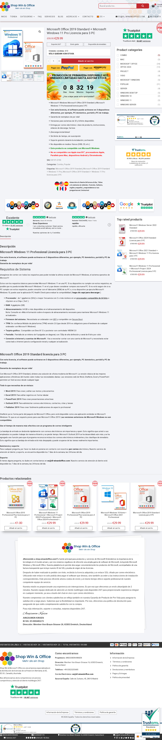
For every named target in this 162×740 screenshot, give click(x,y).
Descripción (5, 236)
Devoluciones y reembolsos (124, 670)
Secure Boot (77, 319)
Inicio (4, 17)
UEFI (55, 319)
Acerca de (71, 17)
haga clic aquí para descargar (86, 292)
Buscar (142, 5)
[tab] (5, 236)
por (71, 449)
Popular (67, 164)
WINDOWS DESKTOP (129, 93)
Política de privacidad (121, 677)
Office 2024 (125, 67)
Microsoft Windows (130, 80)
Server (123, 89)
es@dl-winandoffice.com (131, 17)
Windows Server (128, 105)
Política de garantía (120, 666)
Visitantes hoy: (50, 645)
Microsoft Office (128, 64)
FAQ (40, 17)
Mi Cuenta (155, 17)
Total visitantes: (71, 645)
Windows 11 (125, 100)
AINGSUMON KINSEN (10, 735)
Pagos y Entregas (120, 673)
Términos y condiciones (122, 662)
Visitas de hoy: (30, 645)
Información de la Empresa (123, 658)
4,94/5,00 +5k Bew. (42, 738)
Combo (60, 164)
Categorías (26, 17)
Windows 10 (125, 96)
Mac (122, 60)
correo (76, 449)
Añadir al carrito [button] (15, 528)
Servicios (50, 17)
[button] (39, 31)
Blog (60, 17)
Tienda (13, 17)
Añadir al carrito (86, 61)
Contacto (88, 17)
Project (124, 71)
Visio (122, 76)
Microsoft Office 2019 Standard (69, 169)
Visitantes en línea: (10, 645)
